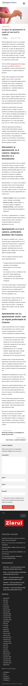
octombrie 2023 (7, 660)
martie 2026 (6, 608)
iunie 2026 (5, 602)
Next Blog (5, 582)
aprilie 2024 (6, 651)
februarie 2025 (6, 633)
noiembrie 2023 (7, 658)
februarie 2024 (6, 653)
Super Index (6, 587)
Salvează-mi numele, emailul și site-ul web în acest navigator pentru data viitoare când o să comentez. (13, 500)
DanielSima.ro (6, 678)
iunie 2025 (5, 625)
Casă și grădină (5, 26)
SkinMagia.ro (6, 672)
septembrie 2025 (7, 619)
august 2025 (6, 621)
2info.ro (5, 674)
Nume (4, 477)
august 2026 (6, 598)
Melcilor (5, 577)
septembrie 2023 (7, 662)
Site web (4, 491)
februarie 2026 (6, 610)
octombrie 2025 (7, 617)
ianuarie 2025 (6, 635)
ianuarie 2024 (6, 655)
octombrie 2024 (7, 641)
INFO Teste (6, 567)
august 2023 (6, 664)
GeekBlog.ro (6, 680)
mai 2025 (5, 627)
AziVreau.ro (6, 676)
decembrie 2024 (7, 637)
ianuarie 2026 (6, 612)
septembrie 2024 (7, 643)
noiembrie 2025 (7, 615)
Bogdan (5, 38)
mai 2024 (5, 649)
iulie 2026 (5, 600)
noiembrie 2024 (7, 639)
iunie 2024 (5, 647)
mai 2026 (5, 604)
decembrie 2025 (7, 613)
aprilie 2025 (6, 629)
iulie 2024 (5, 645)
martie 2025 (6, 631)
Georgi (4, 572)
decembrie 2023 (7, 656)
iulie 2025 (5, 623)
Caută (3, 512)
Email (4, 484)
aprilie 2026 (6, 606)
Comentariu (5, 455)
